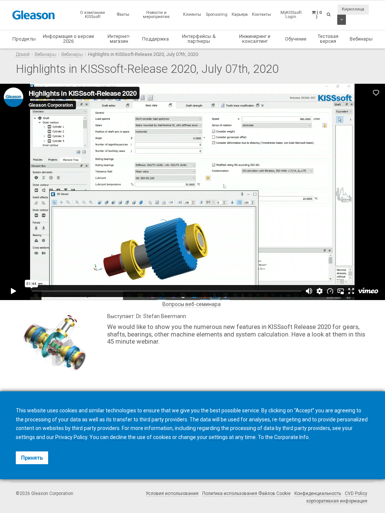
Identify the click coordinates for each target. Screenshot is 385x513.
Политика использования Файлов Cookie (246, 493)
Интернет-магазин (119, 38)
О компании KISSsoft (92, 14)
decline (118, 437)
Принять (32, 458)
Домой (23, 54)
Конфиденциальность (317, 493)
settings (218, 437)
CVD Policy (356, 493)
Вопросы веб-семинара (191, 304)
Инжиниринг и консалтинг (254, 38)
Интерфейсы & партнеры (199, 38)
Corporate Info (291, 437)
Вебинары (361, 39)
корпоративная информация (336, 501)
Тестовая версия (328, 38)
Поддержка (155, 39)
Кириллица (353, 9)
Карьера (240, 14)
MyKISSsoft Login (291, 14)
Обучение (295, 39)
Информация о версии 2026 (68, 38)
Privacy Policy (71, 437)
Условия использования (172, 493)
